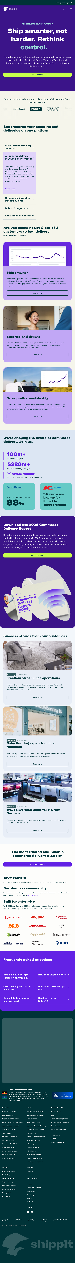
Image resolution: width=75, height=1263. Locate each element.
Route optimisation (8, 1155)
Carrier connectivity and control (12, 1122)
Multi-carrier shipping (9, 1111)
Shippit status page (9, 1182)
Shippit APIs (32, 895)
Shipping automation (9, 1129)
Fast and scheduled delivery (36, 1137)
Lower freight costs (33, 1122)
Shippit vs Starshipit (58, 1142)
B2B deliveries (31, 1151)
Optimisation (6, 1133)
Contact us (6, 1196)
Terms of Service (5, 1220)
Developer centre (8, 1178)
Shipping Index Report (58, 1129)
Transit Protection (31, 1220)
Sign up (29, 1198)
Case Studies (55, 1126)
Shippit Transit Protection (11, 1119)
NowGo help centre (8, 1175)
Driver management (8, 1147)
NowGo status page (9, 1185)
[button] (64, 9)
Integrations (55, 1135)
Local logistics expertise (35, 1162)
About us (30, 1171)
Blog (52, 1115)
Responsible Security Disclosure (60, 1220)
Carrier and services (9, 1189)
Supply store (6, 1193)
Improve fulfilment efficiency (36, 1126)
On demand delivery (33, 1140)
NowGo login (31, 1195)
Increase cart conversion (35, 1111)
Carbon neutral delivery (34, 1158)
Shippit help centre (8, 1171)
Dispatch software (8, 1158)
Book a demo (37, 75)
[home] (10, 9)
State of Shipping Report (59, 1119)
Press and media (32, 1178)
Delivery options (7, 1115)
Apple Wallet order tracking (11, 1126)
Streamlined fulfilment (9, 1137)
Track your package (34, 1187)
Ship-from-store (32, 1133)
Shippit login (31, 1191)
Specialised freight (33, 1147)
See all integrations (37, 864)
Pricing (53, 1138)
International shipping (34, 1155)
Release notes (56, 1111)
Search (29, 1184)
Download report (37, 555)
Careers (29, 1175)
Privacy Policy (44, 1220)
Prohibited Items (19, 1220)
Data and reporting (8, 1140)
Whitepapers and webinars (60, 1122)
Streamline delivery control (36, 1129)
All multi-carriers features (10, 1151)
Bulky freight (31, 1144)
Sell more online (32, 1119)
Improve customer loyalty (35, 1115)
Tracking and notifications (11, 1144)
